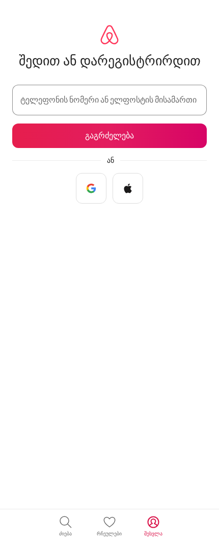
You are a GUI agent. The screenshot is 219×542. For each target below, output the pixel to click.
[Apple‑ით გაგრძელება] (128, 188)
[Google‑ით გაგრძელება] (91, 188)
